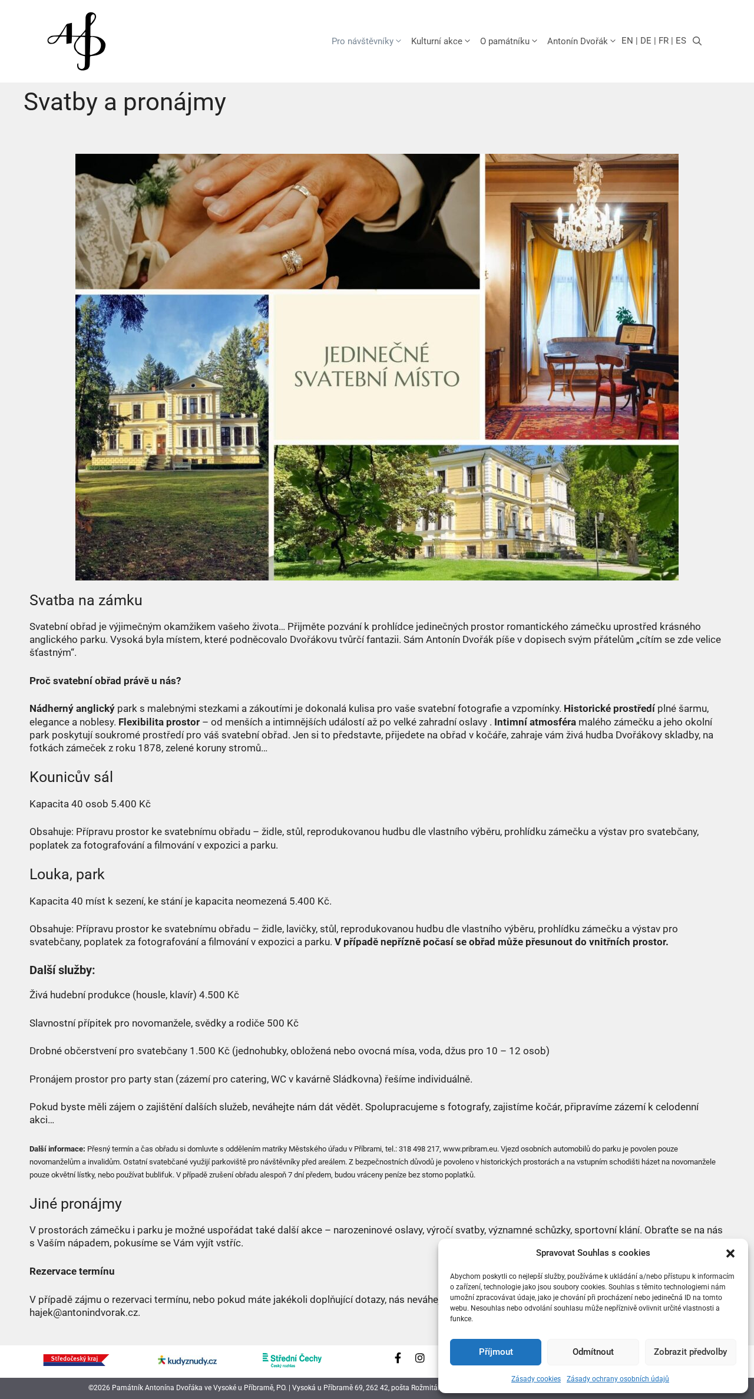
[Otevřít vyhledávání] (697, 41)
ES (681, 40)
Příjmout (496, 1352)
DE (646, 40)
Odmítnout (593, 1352)
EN (627, 40)
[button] (730, 1253)
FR (664, 40)
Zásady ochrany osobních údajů (618, 1379)
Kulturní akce (436, 41)
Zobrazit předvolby (690, 1352)
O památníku (505, 41)
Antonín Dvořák (577, 41)
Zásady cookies (536, 1379)
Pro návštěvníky (362, 41)
